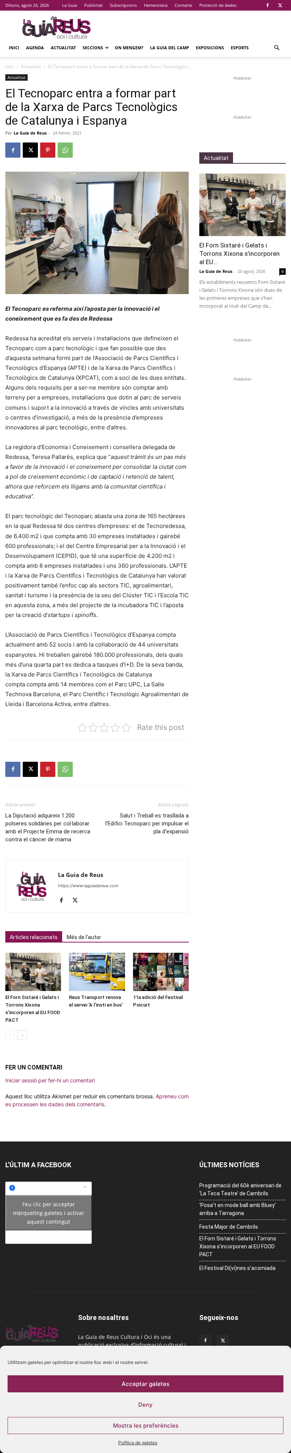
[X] (280, 5)
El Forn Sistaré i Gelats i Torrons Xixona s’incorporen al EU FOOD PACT (237, 1246)
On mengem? (129, 47)
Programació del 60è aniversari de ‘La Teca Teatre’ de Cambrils (240, 1189)
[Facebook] (267, 5)
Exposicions (210, 47)
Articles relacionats (34, 937)
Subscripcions (123, 5)
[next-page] (22, 1035)
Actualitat (63, 47)
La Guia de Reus (30, 133)
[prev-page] (10, 1035)
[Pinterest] (47, 150)
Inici (14, 47)
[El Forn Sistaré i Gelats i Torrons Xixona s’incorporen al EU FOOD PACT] (33, 972)
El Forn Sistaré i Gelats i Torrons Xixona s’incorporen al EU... (239, 253)
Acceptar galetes (145, 1383)
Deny (145, 1404)
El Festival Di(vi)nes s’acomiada (237, 1268)
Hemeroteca (155, 5)
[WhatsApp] (65, 150)
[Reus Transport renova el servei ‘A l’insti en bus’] (97, 972)
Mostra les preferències (145, 1425)
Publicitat (93, 5)
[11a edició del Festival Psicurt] (161, 972)
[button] (277, 48)
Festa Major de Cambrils (228, 1227)
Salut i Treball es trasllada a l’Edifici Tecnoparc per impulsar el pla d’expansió (147, 823)
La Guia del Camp (169, 47)
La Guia (69, 5)
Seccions (93, 47)
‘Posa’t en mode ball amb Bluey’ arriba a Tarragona (237, 1209)
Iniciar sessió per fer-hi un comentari (50, 1080)
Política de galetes (137, 1442)
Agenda (35, 47)
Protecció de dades (217, 5)
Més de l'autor (84, 937)
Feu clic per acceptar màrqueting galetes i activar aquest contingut (48, 1212)
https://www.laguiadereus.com (88, 885)
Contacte (183, 5)
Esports (240, 47)
